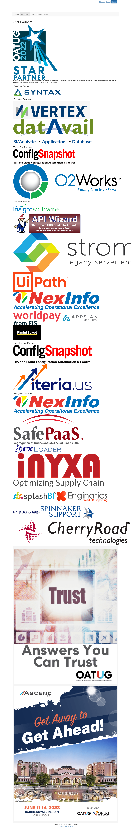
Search (108, 2)
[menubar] (105, 1)
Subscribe (102, 2)
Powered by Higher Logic (65, 826)
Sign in (114, 2)
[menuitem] (102, 1)
